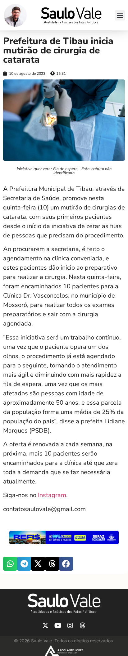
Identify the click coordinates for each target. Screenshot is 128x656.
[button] (120, 15)
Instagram (52, 495)
